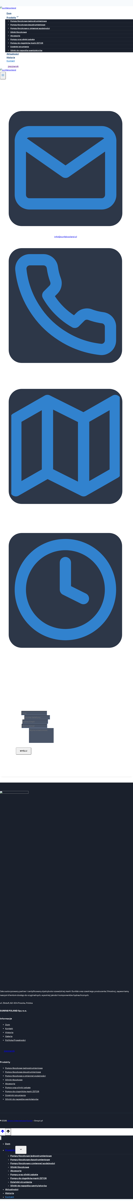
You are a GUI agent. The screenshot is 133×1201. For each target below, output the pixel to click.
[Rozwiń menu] (3, 75)
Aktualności (13, 54)
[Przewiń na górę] (2, 1132)
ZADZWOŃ (13, 66)
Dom (9, 13)
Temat (19, 726)
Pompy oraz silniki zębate (22, 39)
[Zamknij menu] (0, 1138)
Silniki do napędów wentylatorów (26, 50)
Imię (18, 713)
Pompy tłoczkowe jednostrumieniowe (28, 21)
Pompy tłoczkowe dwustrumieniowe (27, 25)
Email (19, 721)
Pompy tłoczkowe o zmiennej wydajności (30, 28)
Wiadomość (22, 742)
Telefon (20, 717)
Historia (11, 57)
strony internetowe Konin (19, 1120)
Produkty (10, 1150)
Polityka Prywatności (15, 1040)
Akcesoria (15, 36)
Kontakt (11, 61)
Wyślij (23, 751)
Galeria (8, 1036)
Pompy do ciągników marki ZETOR (26, 43)
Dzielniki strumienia (19, 47)
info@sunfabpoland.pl (65, 236)
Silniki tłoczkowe (18, 32)
